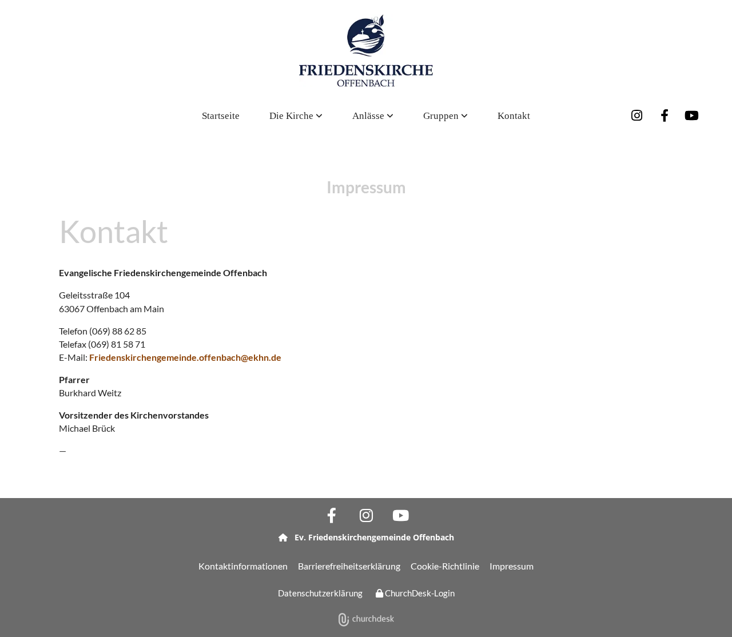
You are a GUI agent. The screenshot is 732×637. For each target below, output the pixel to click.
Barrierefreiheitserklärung (349, 565)
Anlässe (369, 115)
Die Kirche (292, 115)
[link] (295, 116)
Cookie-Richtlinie (445, 565)
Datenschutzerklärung (320, 593)
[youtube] (692, 115)
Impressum (512, 565)
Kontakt (514, 115)
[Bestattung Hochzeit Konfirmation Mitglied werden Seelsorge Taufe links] (390, 116)
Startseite (221, 115)
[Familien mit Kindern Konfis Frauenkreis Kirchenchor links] (465, 116)
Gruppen (442, 115)
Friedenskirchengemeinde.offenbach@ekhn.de (185, 357)
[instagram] (637, 115)
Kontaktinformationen (243, 565)
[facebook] (664, 115)
